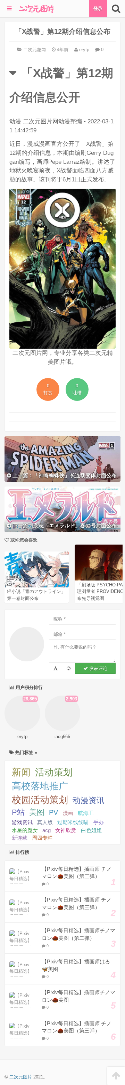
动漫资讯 (89, 800)
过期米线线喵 (73, 822)
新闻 (21, 772)
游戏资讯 (22, 822)
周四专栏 (42, 838)
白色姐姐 (91, 830)
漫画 (68, 813)
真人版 (45, 822)
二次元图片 (20, 1076)
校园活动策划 (40, 800)
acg (46, 830)
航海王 (85, 813)
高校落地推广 (40, 786)
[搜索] (116, 8)
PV (53, 812)
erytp (83, 49)
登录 (97, 8)
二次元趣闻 (34, 49)
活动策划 (54, 772)
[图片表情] (68, 668)
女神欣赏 (65, 830)
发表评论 (97, 668)
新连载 (19, 838)
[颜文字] (55, 668)
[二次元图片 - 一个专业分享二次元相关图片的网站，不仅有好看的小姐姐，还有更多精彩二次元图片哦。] (36, 8)
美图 (36, 812)
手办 (98, 822)
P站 (18, 812)
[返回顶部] (116, 1076)
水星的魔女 (25, 830)
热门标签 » (25, 752)
